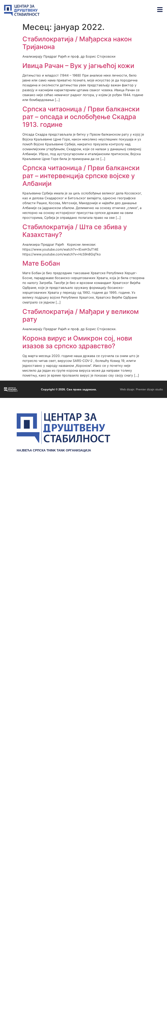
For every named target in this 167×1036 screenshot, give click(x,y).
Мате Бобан (41, 263)
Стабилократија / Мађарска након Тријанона (77, 43)
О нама (144, 510)
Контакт (143, 516)
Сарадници (140, 504)
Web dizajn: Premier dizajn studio (141, 389)
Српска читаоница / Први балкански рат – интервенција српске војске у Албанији (81, 175)
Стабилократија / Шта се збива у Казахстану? (74, 231)
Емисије (143, 491)
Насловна (141, 473)
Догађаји (142, 485)
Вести (145, 497)
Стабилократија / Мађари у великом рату (80, 315)
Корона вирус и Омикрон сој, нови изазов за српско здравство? (77, 342)
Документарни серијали (130, 479)
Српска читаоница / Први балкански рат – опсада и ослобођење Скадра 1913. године (81, 117)
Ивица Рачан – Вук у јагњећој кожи (78, 66)
